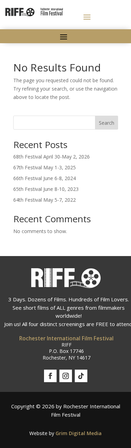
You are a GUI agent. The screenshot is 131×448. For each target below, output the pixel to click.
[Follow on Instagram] (65, 376)
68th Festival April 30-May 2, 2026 (51, 156)
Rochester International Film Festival (66, 338)
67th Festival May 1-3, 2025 (44, 167)
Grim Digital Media (79, 433)
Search (106, 122)
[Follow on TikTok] (81, 376)
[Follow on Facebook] (50, 376)
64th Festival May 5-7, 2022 (44, 199)
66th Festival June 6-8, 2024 (44, 178)
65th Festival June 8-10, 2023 (46, 189)
